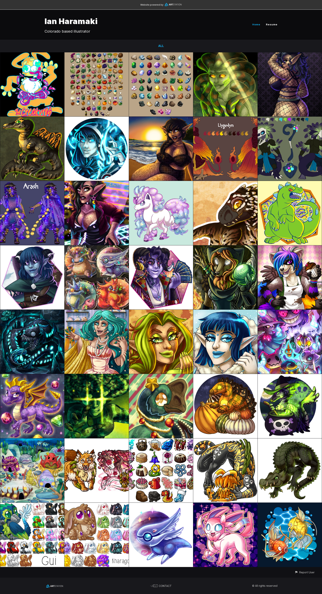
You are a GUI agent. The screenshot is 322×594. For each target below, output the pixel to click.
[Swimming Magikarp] (290, 505)
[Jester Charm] (32, 248)
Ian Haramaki (71, 21)
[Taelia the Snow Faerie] (225, 312)
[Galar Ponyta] (161, 183)
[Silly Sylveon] (225, 505)
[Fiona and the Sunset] (161, 119)
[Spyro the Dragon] (32, 376)
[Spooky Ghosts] (290, 312)
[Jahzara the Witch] (225, 248)
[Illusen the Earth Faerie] (161, 312)
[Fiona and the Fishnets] (290, 55)
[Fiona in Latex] (96, 183)
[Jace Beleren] (96, 119)
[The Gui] (32, 505)
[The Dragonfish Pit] (32, 312)
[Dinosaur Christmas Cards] (161, 376)
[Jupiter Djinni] (161, 505)
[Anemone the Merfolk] (96, 312)
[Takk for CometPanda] (290, 119)
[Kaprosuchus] (290, 441)
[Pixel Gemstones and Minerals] (161, 55)
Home (256, 24)
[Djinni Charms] (96, 248)
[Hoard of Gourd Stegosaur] (225, 376)
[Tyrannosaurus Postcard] (225, 183)
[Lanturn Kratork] (225, 441)
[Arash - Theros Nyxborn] (32, 183)
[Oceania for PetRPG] (32, 441)
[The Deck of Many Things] (96, 376)
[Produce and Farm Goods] (96, 55)
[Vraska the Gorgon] (225, 55)
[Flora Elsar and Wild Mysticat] (96, 441)
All (161, 46)
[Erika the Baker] (290, 248)
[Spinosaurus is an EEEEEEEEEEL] (32, 119)
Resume (271, 24)
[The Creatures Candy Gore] (32, 55)
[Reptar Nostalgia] (290, 183)
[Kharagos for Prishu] (96, 505)
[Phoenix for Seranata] (225, 119)
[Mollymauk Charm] (161, 248)
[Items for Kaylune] (161, 441)
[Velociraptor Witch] (290, 376)
